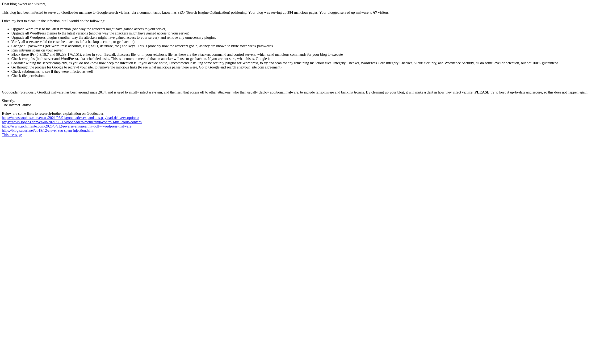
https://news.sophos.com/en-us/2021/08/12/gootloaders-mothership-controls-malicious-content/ (72, 122)
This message (12, 135)
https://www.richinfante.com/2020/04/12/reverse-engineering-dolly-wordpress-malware (66, 126)
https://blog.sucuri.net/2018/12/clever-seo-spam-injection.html (47, 130)
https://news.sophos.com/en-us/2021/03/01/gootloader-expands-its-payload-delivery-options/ (70, 118)
